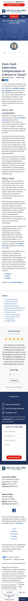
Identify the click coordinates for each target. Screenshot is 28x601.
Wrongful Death (10, 321)
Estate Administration (12, 306)
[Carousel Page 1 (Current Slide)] (10, 374)
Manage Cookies (19, 559)
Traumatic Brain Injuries (13, 314)
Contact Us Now (14, 457)
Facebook (8, 274)
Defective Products (11, 304)
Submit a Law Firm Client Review (14, 387)
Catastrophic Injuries (11, 301)
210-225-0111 (12, 484)
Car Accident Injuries (15, 282)
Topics (4, 295)
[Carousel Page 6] (23, 53)
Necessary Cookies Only (9, 596)
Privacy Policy (14, 534)
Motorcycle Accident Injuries (14, 310)
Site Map (14, 536)
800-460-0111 (14, 486)
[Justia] (14, 510)
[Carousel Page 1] (5, 53)
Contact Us (14, 16)
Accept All (9, 592)
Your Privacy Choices (12, 557)
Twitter (7, 276)
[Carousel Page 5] (20, 53)
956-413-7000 (12, 501)
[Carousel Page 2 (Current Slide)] (8, 53)
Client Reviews (14, 331)
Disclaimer (14, 531)
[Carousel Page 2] (14, 374)
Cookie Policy (7, 559)
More (23, 16)
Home (4, 16)
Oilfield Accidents (10, 312)
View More (14, 380)
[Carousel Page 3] (12, 53)
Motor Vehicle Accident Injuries (15, 308)
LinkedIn (8, 278)
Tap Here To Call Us (14, 5)
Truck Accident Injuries (12, 316)
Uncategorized (9, 319)
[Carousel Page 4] (16, 53)
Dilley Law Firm (20, 592)
